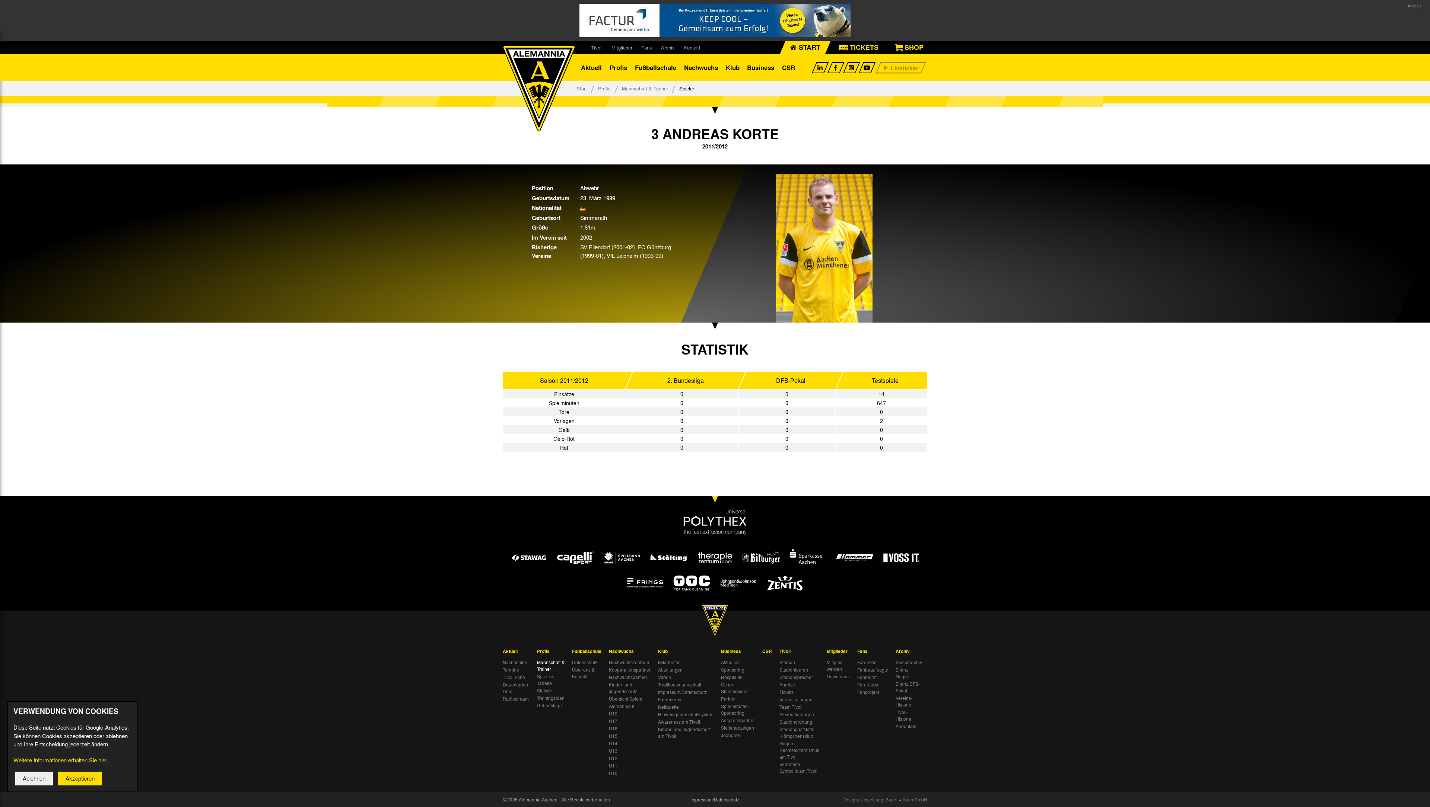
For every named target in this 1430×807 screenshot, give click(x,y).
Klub (733, 67)
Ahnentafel (907, 726)
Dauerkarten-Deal (516, 688)
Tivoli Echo (514, 677)
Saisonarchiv (909, 662)
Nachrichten (515, 662)
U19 (613, 713)
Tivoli (597, 47)
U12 (613, 758)
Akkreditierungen (796, 714)
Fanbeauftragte (872, 669)
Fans (646, 47)
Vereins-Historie (904, 701)
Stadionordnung (795, 721)
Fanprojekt (868, 692)
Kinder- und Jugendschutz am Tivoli (684, 732)
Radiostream (516, 698)
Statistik (545, 690)
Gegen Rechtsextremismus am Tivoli (799, 750)
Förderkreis (669, 699)
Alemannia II (621, 706)
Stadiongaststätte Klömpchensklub (796, 732)
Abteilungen (670, 669)
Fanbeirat (867, 677)
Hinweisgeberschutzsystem (686, 714)
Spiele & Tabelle (545, 679)
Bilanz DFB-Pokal (908, 687)
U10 (613, 773)
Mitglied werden (835, 665)
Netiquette (668, 707)
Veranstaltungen (796, 699)
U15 (613, 736)
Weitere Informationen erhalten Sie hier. (60, 760)
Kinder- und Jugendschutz (623, 688)
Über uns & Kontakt (583, 673)
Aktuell (591, 67)
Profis (618, 67)
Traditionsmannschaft (679, 684)
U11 (613, 765)
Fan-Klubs (867, 684)
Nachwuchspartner (628, 677)
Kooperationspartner (630, 669)
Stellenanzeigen (737, 727)
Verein (664, 677)
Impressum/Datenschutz (682, 692)
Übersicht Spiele (625, 698)
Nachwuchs (701, 67)
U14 (613, 743)
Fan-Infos (866, 662)
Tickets (786, 692)
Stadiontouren (793, 669)
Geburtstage (549, 705)
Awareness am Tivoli (679, 721)
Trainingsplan (551, 698)
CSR (788, 67)
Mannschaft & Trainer (645, 88)
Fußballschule (655, 67)
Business (760, 67)
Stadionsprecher (796, 677)
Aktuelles (730, 662)
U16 (613, 728)
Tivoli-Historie (903, 715)
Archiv (668, 47)
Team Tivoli (791, 707)
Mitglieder (621, 47)
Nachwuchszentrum (629, 662)
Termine (511, 669)
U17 (613, 721)
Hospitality (731, 677)
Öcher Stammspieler (735, 688)
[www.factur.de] (715, 20)
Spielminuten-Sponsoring (735, 709)
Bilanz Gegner (903, 673)
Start (581, 88)
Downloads (838, 676)
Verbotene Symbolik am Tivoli (798, 767)
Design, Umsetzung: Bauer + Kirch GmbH (885, 799)
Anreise (787, 684)
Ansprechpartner (738, 720)
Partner (728, 698)
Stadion (787, 662)
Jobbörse (730, 735)
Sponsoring (732, 669)
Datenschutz (584, 662)
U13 (613, 750)
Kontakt (692, 47)
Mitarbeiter (669, 662)
